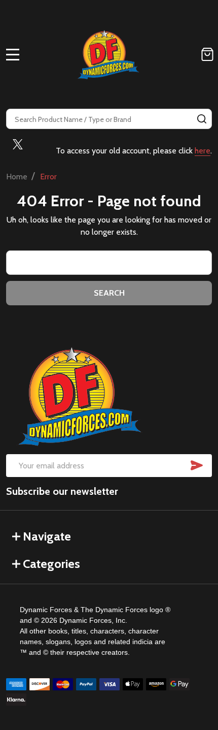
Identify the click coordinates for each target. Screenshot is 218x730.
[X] (18, 144)
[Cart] (207, 54)
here (202, 150)
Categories (51, 563)
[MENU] (12, 54)
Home (16, 176)
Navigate (47, 536)
